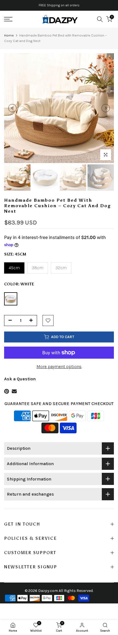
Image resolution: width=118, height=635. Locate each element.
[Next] (106, 108)
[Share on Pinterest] (6, 391)
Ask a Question (20, 378)
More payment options (59, 366)
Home (9, 35)
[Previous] (12, 108)
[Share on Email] (14, 391)
